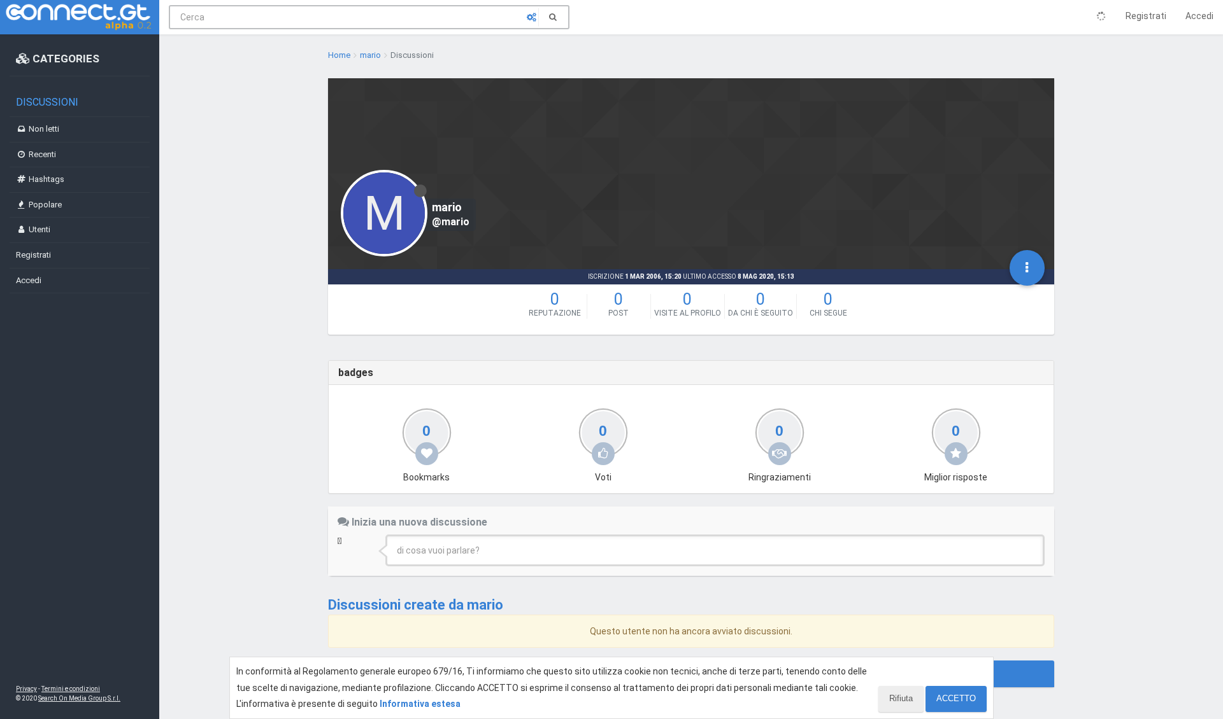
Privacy (26, 688)
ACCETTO (956, 698)
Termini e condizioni (70, 688)
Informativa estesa (420, 704)
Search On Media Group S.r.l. (79, 698)
